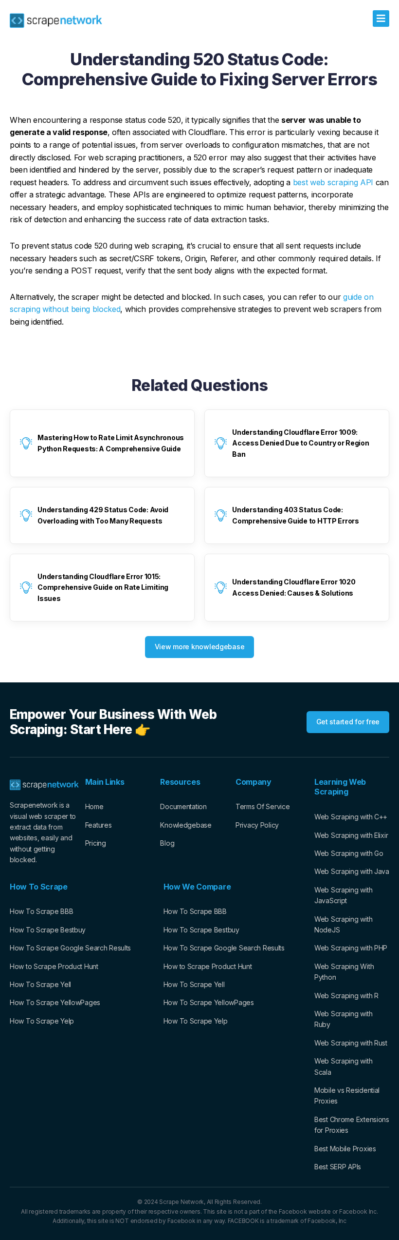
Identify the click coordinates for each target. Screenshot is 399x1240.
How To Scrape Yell (40, 984)
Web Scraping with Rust (350, 1043)
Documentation (183, 806)
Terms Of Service (263, 806)
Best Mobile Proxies (345, 1148)
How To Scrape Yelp (42, 1021)
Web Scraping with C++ (350, 817)
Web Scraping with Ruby (343, 1018)
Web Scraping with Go (348, 853)
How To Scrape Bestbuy (48, 930)
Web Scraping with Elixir (351, 835)
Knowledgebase (185, 825)
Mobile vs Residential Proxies (347, 1095)
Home (94, 806)
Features (98, 825)
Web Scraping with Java (351, 871)
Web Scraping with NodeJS (343, 924)
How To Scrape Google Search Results (70, 948)
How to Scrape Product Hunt (54, 966)
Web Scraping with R (346, 995)
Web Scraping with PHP (350, 948)
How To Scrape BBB (41, 911)
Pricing (95, 843)
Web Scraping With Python (344, 971)
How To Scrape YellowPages (55, 1002)
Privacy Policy (257, 825)
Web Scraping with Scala (343, 1066)
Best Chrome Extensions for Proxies (351, 1124)
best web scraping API (333, 182)
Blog (167, 843)
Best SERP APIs (337, 1166)
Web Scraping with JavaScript (343, 895)
